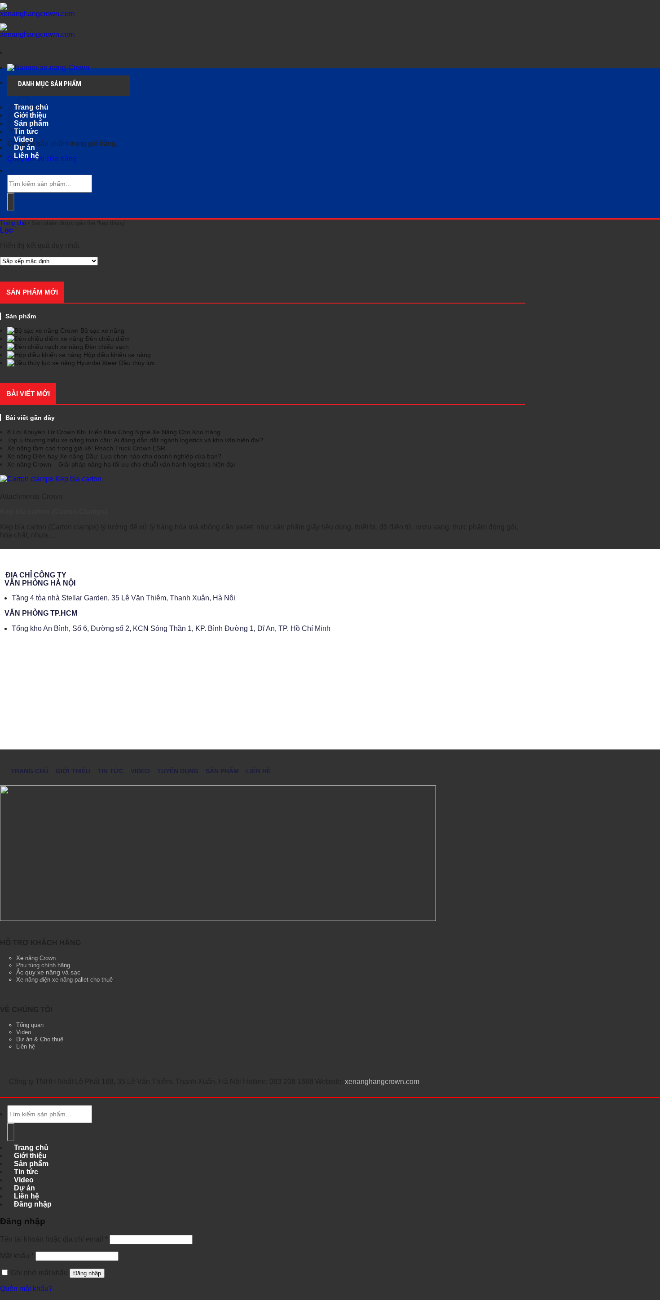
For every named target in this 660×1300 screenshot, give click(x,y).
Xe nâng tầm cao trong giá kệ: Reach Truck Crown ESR (86, 448)
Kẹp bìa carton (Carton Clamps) (53, 512)
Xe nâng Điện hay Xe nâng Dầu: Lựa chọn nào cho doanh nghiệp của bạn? (114, 456)
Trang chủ (13, 223)
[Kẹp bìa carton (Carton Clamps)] (50, 479)
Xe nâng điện (33, 979)
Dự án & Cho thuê (39, 1039)
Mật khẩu (17, 1256)
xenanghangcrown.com (382, 1081)
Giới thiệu (73, 771)
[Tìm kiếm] (14, 170)
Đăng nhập (87, 1273)
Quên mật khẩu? (26, 1288)
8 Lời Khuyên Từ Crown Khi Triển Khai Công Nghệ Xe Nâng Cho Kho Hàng (113, 432)
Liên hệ (26, 155)
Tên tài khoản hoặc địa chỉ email (54, 1239)
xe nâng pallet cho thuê (82, 979)
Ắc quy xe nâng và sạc (48, 972)
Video (140, 771)
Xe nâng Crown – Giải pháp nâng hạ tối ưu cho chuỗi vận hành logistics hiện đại (121, 464)
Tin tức (110, 771)
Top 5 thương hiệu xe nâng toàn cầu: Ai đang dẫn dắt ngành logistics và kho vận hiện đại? (135, 440)
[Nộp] (10, 202)
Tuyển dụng (177, 771)
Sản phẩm (222, 771)
